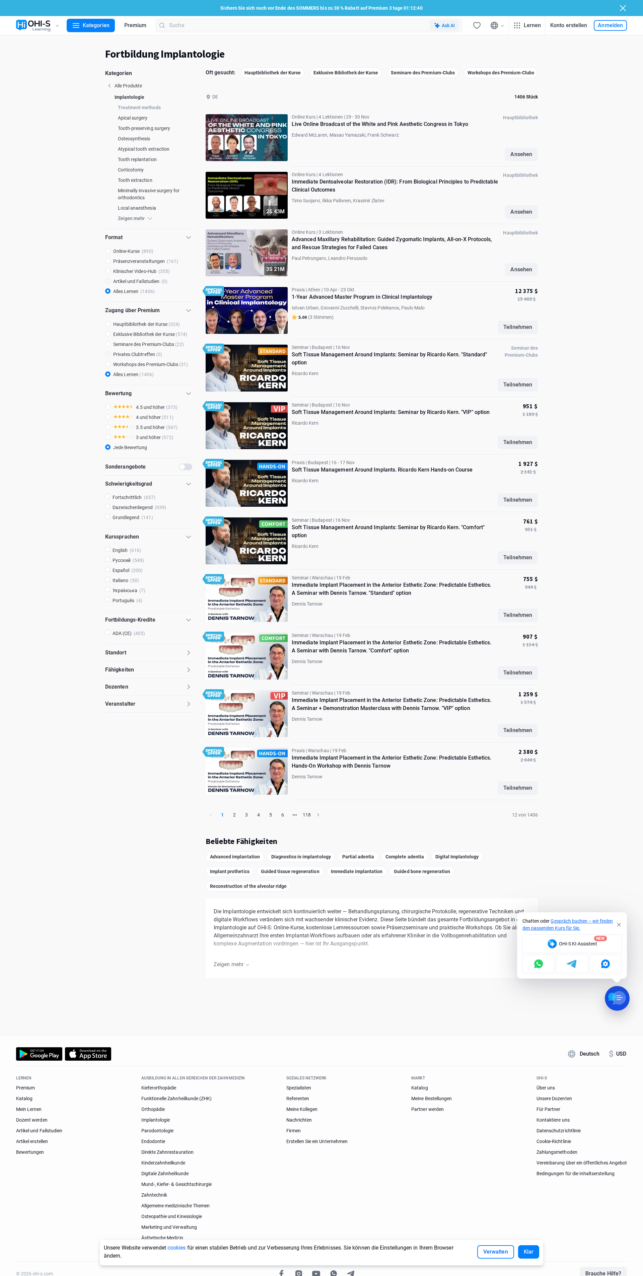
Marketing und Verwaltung (169, 1227)
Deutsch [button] (589, 1054)
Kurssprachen (122, 537)
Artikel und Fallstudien (39, 1130)
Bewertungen (30, 1152)
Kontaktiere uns (553, 1120)
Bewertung (118, 393)
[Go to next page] (318, 814)
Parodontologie (157, 1130)
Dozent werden (32, 1120)
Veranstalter (120, 704)
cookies (176, 1248)
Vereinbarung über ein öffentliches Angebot (582, 1162)
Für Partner (549, 1109)
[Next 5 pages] (295, 814)
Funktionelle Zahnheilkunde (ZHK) (176, 1098)
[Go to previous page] (211, 814)
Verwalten (495, 1252)
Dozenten (116, 687)
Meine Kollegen (302, 1109)
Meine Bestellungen (431, 1098)
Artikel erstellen (32, 1141)
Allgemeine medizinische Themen (175, 1205)
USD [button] (617, 1054)
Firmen (293, 1130)
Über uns (546, 1087)
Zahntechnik (154, 1195)
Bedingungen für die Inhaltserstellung (576, 1173)
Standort (115, 652)
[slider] (123, 407)
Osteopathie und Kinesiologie (171, 1216)
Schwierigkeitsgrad (128, 484)
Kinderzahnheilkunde (163, 1162)
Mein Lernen (29, 1109)
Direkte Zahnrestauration (167, 1152)
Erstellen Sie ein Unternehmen (317, 1141)
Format (114, 237)
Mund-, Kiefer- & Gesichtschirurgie (176, 1184)
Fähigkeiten (119, 669)
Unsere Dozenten (554, 1098)
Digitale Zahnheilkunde (165, 1173)
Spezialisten (298, 1087)
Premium (135, 25)
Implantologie (155, 1120)
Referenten (297, 1098)
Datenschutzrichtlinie (559, 1130)
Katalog (24, 1098)
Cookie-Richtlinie (554, 1141)
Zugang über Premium (132, 310)
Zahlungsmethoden (557, 1152)
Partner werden (427, 1109)
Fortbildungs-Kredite (130, 620)
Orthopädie (153, 1109)
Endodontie (153, 1141)
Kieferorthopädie (158, 1087)
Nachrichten (299, 1120)
